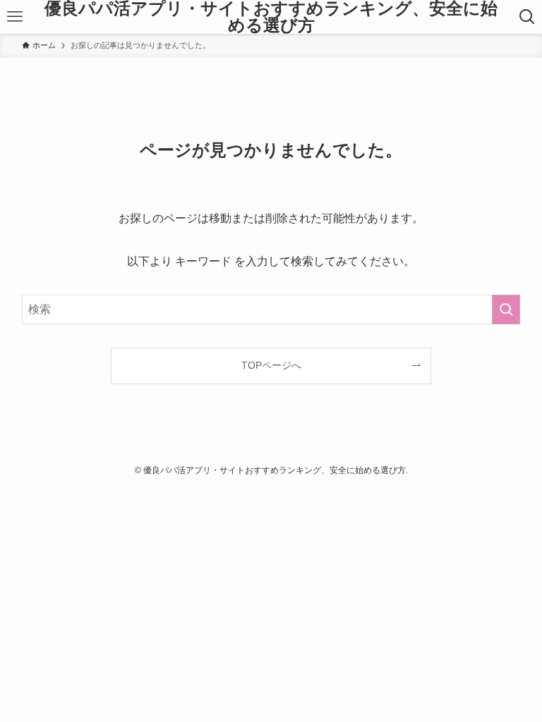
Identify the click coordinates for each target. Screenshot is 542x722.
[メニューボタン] (14, 17)
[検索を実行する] (506, 309)
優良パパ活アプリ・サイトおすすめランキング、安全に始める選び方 (271, 17)
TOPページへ (271, 365)
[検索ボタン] (527, 17)
